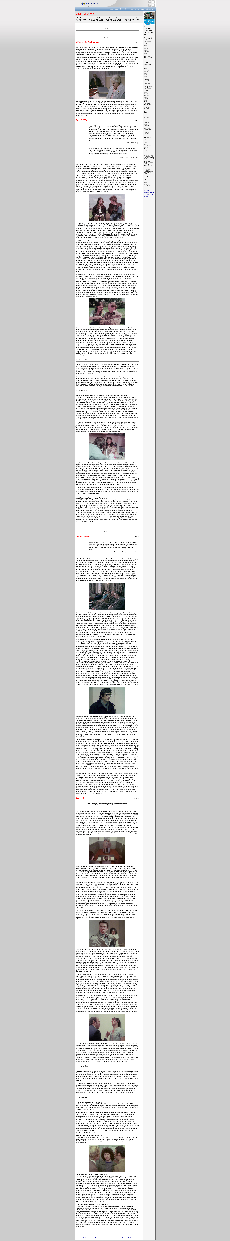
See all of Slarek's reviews (149, 195)
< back (85, 1237)
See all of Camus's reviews (149, 191)
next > (128, 1237)
